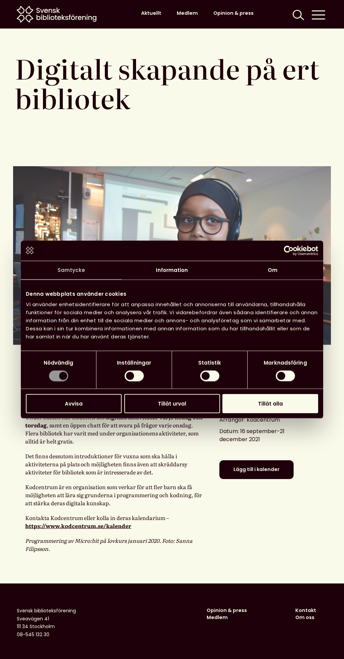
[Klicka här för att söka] (297, 14)
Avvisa (74, 403)
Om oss (304, 617)
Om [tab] (272, 269)
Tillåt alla (270, 403)
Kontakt (305, 610)
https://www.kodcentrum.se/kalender (78, 526)
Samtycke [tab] (71, 269)
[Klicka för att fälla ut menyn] (318, 14)
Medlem (187, 13)
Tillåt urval (172, 403)
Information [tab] (172, 269)
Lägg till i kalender (256, 469)
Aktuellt (151, 13)
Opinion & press (233, 13)
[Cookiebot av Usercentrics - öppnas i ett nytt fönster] (288, 250)
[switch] (134, 375)
